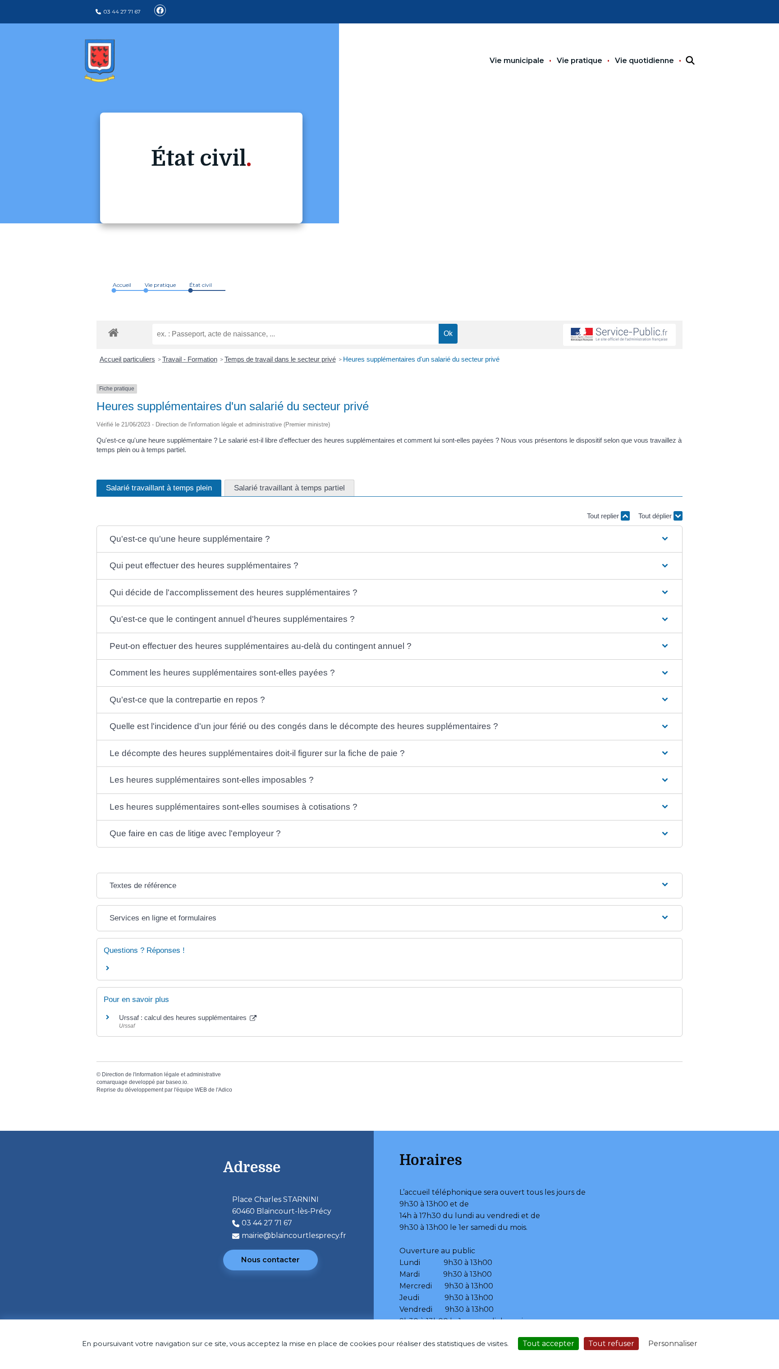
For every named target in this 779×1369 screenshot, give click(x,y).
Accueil (122, 284)
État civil (200, 284)
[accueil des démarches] (113, 331)
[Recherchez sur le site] (682, 60)
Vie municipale (517, 60)
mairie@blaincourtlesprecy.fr (294, 1235)
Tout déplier (656, 516)
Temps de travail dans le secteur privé (280, 359)
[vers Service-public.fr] (619, 335)
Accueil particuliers (127, 359)
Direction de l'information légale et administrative (161, 1074)
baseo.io (176, 1082)
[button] (389, 539)
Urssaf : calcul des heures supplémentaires (183, 1017)
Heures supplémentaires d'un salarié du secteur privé (421, 359)
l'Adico (224, 1090)
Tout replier (604, 516)
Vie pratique (579, 60)
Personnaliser (672, 1343)
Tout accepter (548, 1343)
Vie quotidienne (644, 60)
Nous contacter (270, 1260)
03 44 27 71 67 (122, 11)
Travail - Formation (189, 359)
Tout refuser (611, 1343)
